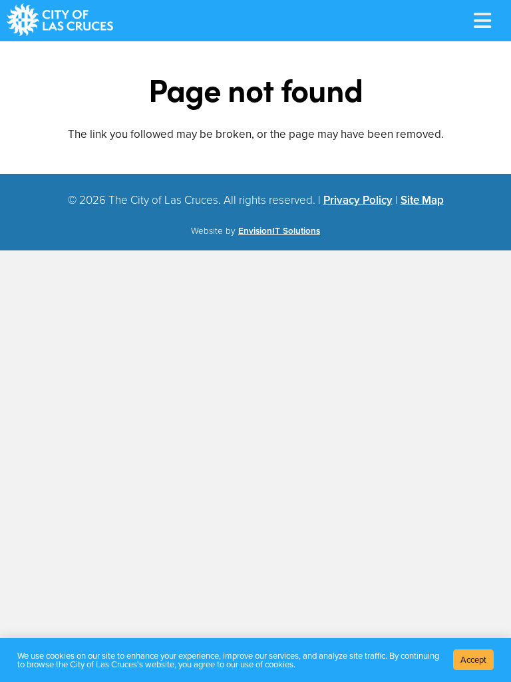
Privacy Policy (358, 200)
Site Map (422, 200)
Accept (473, 659)
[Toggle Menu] (482, 20)
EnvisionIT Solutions (279, 230)
